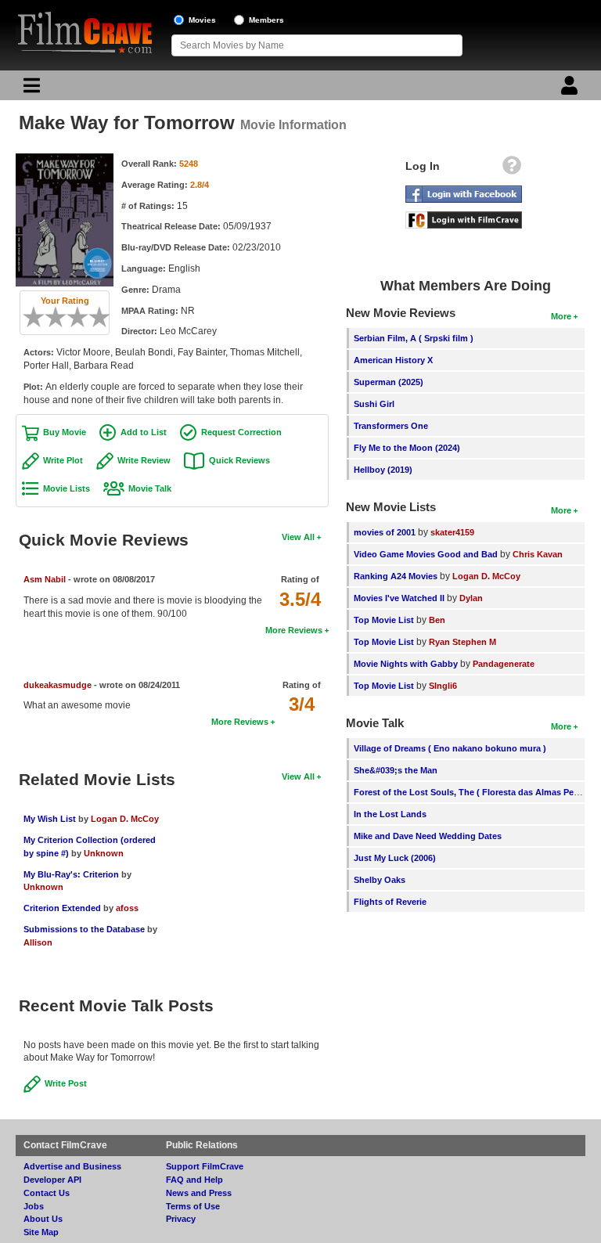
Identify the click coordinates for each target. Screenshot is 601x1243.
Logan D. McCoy (125, 818)
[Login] (571, 89)
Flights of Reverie (390, 901)
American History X (393, 360)
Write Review (144, 460)
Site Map (41, 1232)
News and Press (199, 1193)
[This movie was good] (82, 317)
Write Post (66, 1083)
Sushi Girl (374, 404)
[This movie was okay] (72, 317)
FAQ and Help (194, 1179)
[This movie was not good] (50, 317)
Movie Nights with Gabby (406, 663)
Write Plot (63, 460)
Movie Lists (66, 488)
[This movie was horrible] (39, 317)
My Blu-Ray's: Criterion (71, 874)
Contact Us (46, 1193)
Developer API (52, 1179)
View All (298, 537)
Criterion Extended (62, 908)
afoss (127, 908)
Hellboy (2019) (383, 469)
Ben (437, 620)
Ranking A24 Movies (395, 576)
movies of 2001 (385, 532)
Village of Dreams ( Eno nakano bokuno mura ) (450, 748)
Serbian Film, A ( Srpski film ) (413, 338)
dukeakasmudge (57, 685)
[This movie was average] (61, 317)
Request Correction (241, 432)
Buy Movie (64, 432)
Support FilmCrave (204, 1166)
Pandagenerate (503, 663)
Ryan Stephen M (462, 642)
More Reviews (293, 630)
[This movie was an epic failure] (28, 317)
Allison (37, 942)
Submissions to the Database (84, 929)
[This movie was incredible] (104, 317)
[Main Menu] (30, 89)
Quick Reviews (239, 460)
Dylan (471, 598)
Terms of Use (193, 1206)
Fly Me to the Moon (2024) (407, 447)
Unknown (104, 853)
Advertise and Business (72, 1166)
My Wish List (49, 818)
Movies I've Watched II (399, 598)
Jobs (33, 1206)
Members (266, 20)
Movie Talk (149, 488)
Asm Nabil (44, 579)
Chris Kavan (538, 554)
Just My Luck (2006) (395, 858)
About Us (43, 1218)
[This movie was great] (93, 317)
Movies (202, 20)
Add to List (144, 432)
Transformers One (391, 426)
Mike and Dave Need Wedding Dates (428, 836)
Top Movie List (384, 620)
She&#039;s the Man (395, 770)
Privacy (181, 1218)
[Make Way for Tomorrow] (64, 158)
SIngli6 (443, 685)
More (561, 316)
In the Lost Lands (390, 814)
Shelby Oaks (379, 880)
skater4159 (452, 532)
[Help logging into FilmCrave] (511, 169)
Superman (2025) (388, 382)
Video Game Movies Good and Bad (426, 554)
